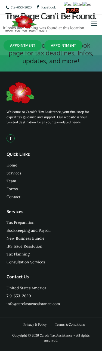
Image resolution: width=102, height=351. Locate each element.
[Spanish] (86, 4)
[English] (68, 4)
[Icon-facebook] (11, 138)
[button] (93, 24)
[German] (77, 4)
